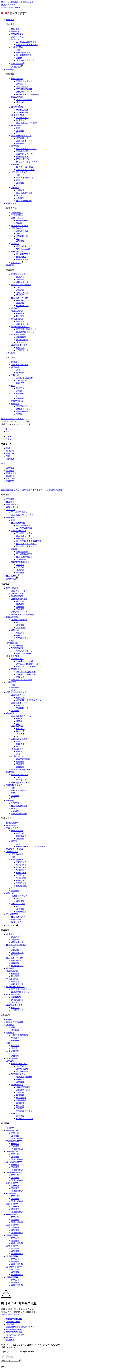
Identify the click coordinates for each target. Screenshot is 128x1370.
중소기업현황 (22, 551)
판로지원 (15, 146)
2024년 (10, 434)
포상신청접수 (17, 215)
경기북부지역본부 (14, 1267)
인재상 (19, 391)
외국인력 (10, 451)
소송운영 (20, 1105)
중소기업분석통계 (24, 557)
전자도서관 (16, 67)
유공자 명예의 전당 (19, 226)
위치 (8, 456)
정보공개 (15, 404)
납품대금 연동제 (23, 138)
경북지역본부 (12, 1246)
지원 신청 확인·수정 (25, 177)
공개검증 (20, 1108)
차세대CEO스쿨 (23, 249)
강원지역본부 (12, 1204)
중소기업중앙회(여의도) (26, 42)
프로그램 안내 (22, 300)
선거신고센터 (22, 340)
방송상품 (20, 767)
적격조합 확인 (22, 156)
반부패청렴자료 (23, 1087)
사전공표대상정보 (24, 1077)
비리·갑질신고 (22, 324)
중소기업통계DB (23, 55)
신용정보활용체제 (14, 1329)
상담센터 (10, 265)
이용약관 (10, 1324)
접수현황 (20, 316)
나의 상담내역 (22, 282)
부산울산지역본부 (14, 1141)
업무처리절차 (22, 1069)
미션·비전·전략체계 (19, 365)
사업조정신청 (17, 311)
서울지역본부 (12, 1130)
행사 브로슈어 (22, 259)
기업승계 (15, 244)
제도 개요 (20, 347)
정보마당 (10, 20)
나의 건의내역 (22, 292)
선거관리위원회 (18, 334)
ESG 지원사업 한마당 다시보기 (29, 666)
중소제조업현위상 (24, 528)
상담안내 (20, 277)
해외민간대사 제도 (24, 651)
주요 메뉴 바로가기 (9, 2)
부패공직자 (21, 1098)
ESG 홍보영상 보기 (24, 661)
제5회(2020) (21, 873)
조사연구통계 (17, 47)
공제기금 (26, 490)
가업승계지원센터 (24, 100)
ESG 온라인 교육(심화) (26, 674)
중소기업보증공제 (24, 201)
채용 (13, 386)
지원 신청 (20, 175)
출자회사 (20, 1103)
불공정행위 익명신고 (20, 327)
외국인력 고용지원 (19, 172)
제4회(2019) (21, 870)
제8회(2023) (21, 880)
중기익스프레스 (8, 419)
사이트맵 (10, 1337)
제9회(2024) (21, 883)
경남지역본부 (12, 1256)
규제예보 (20, 295)
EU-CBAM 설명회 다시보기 (28, 664)
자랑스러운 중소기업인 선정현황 (30, 846)
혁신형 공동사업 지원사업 (27, 94)
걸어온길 (15, 367)
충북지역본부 (12, 1214)
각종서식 (20, 1079)
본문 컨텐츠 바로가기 (28, 2)
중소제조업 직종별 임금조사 (28, 541)
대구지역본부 (12, 1151)
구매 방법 (20, 734)
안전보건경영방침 (14, 1332)
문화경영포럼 (22, 220)
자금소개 (20, 601)
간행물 (19, 58)
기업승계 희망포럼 (24, 246)
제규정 (19, 414)
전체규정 (20, 1116)
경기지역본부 (12, 1193)
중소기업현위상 (23, 52)
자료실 (19, 635)
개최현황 (20, 838)
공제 (9, 429)
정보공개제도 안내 (24, 406)
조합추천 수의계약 (24, 154)
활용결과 (20, 572)
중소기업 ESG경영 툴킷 (26, 123)
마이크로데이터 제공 (25, 60)
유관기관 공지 (17, 34)
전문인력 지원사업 (24, 92)
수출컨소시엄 (22, 110)
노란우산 (20, 190)
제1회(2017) (21, 862)
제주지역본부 (12, 1277)
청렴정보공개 (22, 411)
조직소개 (15, 375)
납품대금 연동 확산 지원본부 (29, 700)
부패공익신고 (17, 319)
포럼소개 (20, 833)
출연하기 (20, 604)
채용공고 (20, 388)
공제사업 (15, 188)
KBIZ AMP (15, 263)
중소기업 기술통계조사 (26, 546)
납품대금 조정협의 (24, 141)
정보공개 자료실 (23, 409)
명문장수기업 (17, 228)
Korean (4, 7)
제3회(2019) (21, 867)
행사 (9, 439)
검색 (27, 421)
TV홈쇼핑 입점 (22, 159)
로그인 (4, 5)
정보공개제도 (22, 1066)
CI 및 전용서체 (17, 393)
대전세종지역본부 (14, 1172)
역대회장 (20, 372)
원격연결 (10, 1340)
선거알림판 (21, 337)
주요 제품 (20, 731)
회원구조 (20, 383)
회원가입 (12, 5)
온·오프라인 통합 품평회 (27, 162)
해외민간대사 (22, 112)
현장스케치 (21, 911)
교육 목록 (20, 677)
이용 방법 (20, 744)
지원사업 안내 (22, 118)
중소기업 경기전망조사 (26, 544)
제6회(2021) (21, 875)
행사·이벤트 (11, 203)
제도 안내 (20, 718)
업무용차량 (21, 1100)
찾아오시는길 (17, 401)
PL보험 (19, 195)
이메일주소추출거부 (15, 1335)
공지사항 (20, 131)
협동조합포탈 (7, 490)
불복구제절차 (22, 1071)
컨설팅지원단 (22, 86)
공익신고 (20, 321)
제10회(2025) (21, 886)
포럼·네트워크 (17, 218)
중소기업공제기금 (24, 193)
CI (17, 396)
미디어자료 (21, 627)
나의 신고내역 (22, 342)
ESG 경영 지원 (17, 115)
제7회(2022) (21, 878)
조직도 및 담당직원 (24, 378)
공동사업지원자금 (24, 89)
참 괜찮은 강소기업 (24, 167)
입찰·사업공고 (17, 37)
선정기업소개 (22, 236)
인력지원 (15, 164)
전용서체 (20, 398)
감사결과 (20, 1095)
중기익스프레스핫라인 (21, 285)
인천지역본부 (12, 1183)
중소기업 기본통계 (24, 533)
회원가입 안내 (22, 836)
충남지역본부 (12, 1225)
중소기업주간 (17, 251)
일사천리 (20, 761)
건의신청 (20, 290)
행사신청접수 (17, 212)
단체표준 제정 (22, 84)
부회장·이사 (21, 380)
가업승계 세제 (22, 102)
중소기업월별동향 (24, 554)
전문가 (10, 436)
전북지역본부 (12, 1235)
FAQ (18, 105)
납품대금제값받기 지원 (21, 136)
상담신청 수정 (22, 306)
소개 (18, 287)
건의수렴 (15, 308)
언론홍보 (20, 607)
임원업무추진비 (23, 1090)
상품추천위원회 (23, 759)
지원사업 (10, 69)
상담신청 (20, 279)
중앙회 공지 (16, 31)
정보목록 (20, 1082)
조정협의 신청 (22, 350)
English (10, 7)
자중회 (19, 223)
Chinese (17, 7)
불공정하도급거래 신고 (26, 329)
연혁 (18, 370)
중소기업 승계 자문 (19, 298)
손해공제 (20, 198)
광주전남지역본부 (14, 1162)
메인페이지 (17, 1314)
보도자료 (15, 29)
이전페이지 (6, 1314)
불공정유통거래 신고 (25, 332)
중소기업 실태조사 (24, 536)
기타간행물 (21, 559)
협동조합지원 (17, 79)
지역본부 (20, 419)
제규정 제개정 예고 (24, 1119)
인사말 (14, 362)
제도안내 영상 (22, 638)
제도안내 (20, 313)
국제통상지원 (17, 107)
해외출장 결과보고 (24, 1111)
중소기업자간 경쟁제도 (26, 149)
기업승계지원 (17, 97)
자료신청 (20, 570)
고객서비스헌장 (13, 1322)
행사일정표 (21, 257)
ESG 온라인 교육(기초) (26, 672)
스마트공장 (16, 125)
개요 (18, 50)
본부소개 (15, 1133)
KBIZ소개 (10, 353)
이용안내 (20, 565)
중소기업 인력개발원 (25, 170)
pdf (8, 431)
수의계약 (20, 1092)
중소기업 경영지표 (24, 538)
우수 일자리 (21, 780)
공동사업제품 (22, 151)
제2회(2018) (21, 865)
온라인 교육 (21, 120)
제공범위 (20, 567)
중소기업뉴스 (17, 64)
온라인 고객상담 (18, 274)
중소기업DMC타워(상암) (27, 45)
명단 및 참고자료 (23, 653)
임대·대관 (15, 39)
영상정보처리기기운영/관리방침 (20, 1327)
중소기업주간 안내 (24, 254)
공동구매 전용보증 (24, 81)
